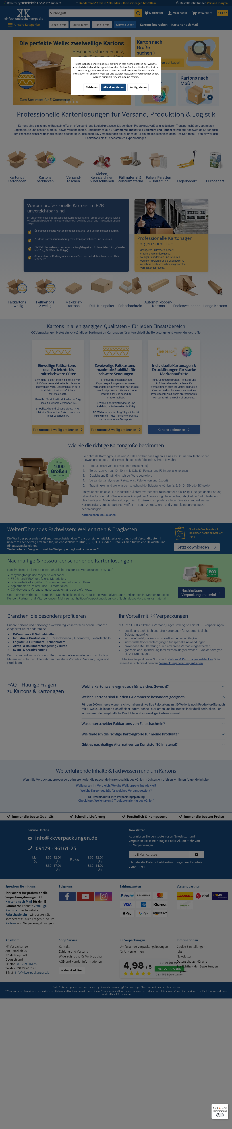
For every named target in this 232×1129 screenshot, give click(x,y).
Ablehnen (92, 87)
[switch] (220, 1115)
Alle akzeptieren (113, 87)
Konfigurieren (138, 87)
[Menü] (226, 1106)
